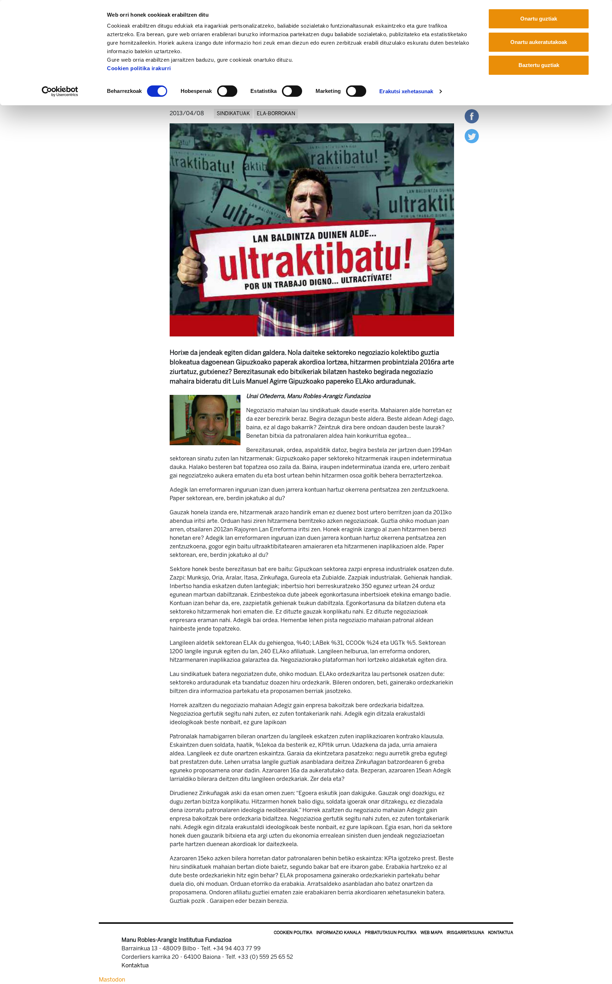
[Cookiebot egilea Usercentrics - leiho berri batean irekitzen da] (60, 91)
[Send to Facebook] (472, 115)
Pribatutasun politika (390, 932)
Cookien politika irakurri (139, 68)
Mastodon (112, 979)
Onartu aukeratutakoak (538, 42)
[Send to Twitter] (472, 135)
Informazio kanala (338, 932)
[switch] (227, 91)
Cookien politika (293, 932)
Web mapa (431, 932)
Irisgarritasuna (465, 932)
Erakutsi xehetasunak (406, 91)
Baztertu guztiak (538, 65)
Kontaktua (500, 932)
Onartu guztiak (538, 19)
